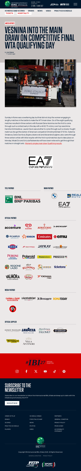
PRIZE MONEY (59, 426)
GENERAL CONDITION (61, 419)
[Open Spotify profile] (64, 371)
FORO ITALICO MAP (36, 419)
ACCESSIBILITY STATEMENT (59, 430)
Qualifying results (54, 143)
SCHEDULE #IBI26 (35, 416)
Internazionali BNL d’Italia (16, 4)
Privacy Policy (47, 456)
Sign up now (12, 403)
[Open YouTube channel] (45, 371)
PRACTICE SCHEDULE (63, 11)
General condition (35, 456)
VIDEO (48, 11)
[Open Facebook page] (26, 371)
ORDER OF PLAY (10, 416)
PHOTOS (32, 426)
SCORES (7, 422)
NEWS (40, 11)
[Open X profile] (35, 371)
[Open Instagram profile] (17, 371)
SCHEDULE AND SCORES (15, 11)
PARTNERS (58, 416)
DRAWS (31, 11)
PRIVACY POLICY (60, 422)
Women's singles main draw (36, 143)
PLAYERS (8, 429)
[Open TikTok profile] (54, 371)
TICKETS (9, 13)
